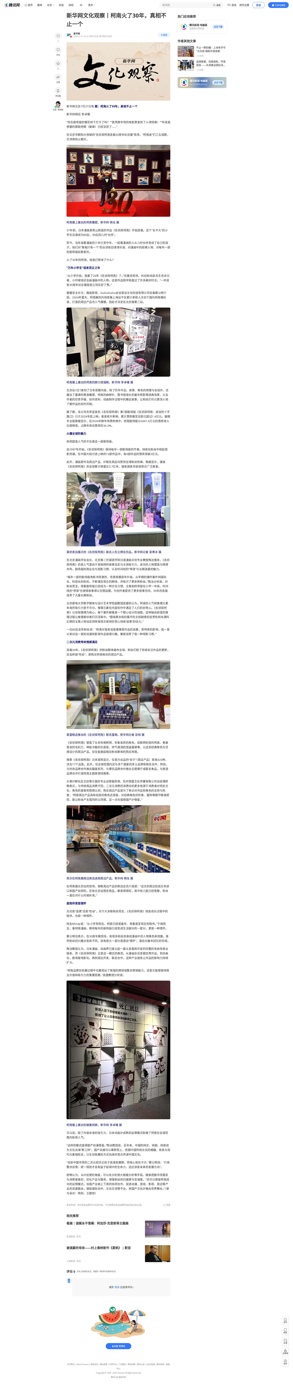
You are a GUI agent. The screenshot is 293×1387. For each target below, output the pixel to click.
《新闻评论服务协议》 (108, 1271)
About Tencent (82, 1364)
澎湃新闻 (71, 1236)
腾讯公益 (141, 1364)
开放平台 (113, 1364)
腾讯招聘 (131, 1364)
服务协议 (94, 1364)
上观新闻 (71, 1261)
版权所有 (122, 1377)
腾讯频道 (160, 1364)
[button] (218, 26)
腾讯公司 (114, 1377)
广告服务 (122, 1364)
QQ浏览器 (150, 1364)
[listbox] (118, 1238)
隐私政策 (103, 1364)
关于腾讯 (70, 1364)
